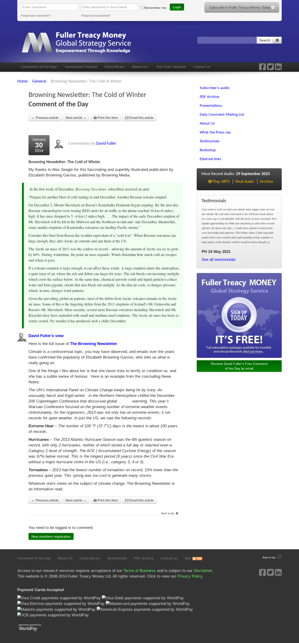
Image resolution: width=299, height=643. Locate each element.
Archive (266, 181)
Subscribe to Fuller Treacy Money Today (240, 7)
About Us (139, 67)
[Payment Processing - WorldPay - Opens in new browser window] (33, 627)
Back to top (168, 513)
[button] (277, 40)
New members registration (51, 536)
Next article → (76, 117)
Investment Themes (81, 67)
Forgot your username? (36, 15)
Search (265, 40)
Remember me (155, 8)
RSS (188, 558)
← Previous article (45, 117)
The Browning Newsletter (93, 343)
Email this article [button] (140, 117)
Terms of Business (139, 570)
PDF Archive (143, 558)
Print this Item (107, 117)
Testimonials (117, 558)
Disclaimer (203, 570)
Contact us (201, 67)
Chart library (114, 67)
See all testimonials (219, 259)
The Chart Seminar (171, 67)
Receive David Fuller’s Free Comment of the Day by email (239, 366)
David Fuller (106, 143)
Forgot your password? (95, 15)
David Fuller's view (46, 336)
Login (177, 7)
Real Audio (244, 181)
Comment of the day (34, 558)
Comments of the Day (38, 67)
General (39, 81)
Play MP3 (221, 181)
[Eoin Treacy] (278, 68)
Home (22, 81)
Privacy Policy (189, 576)
